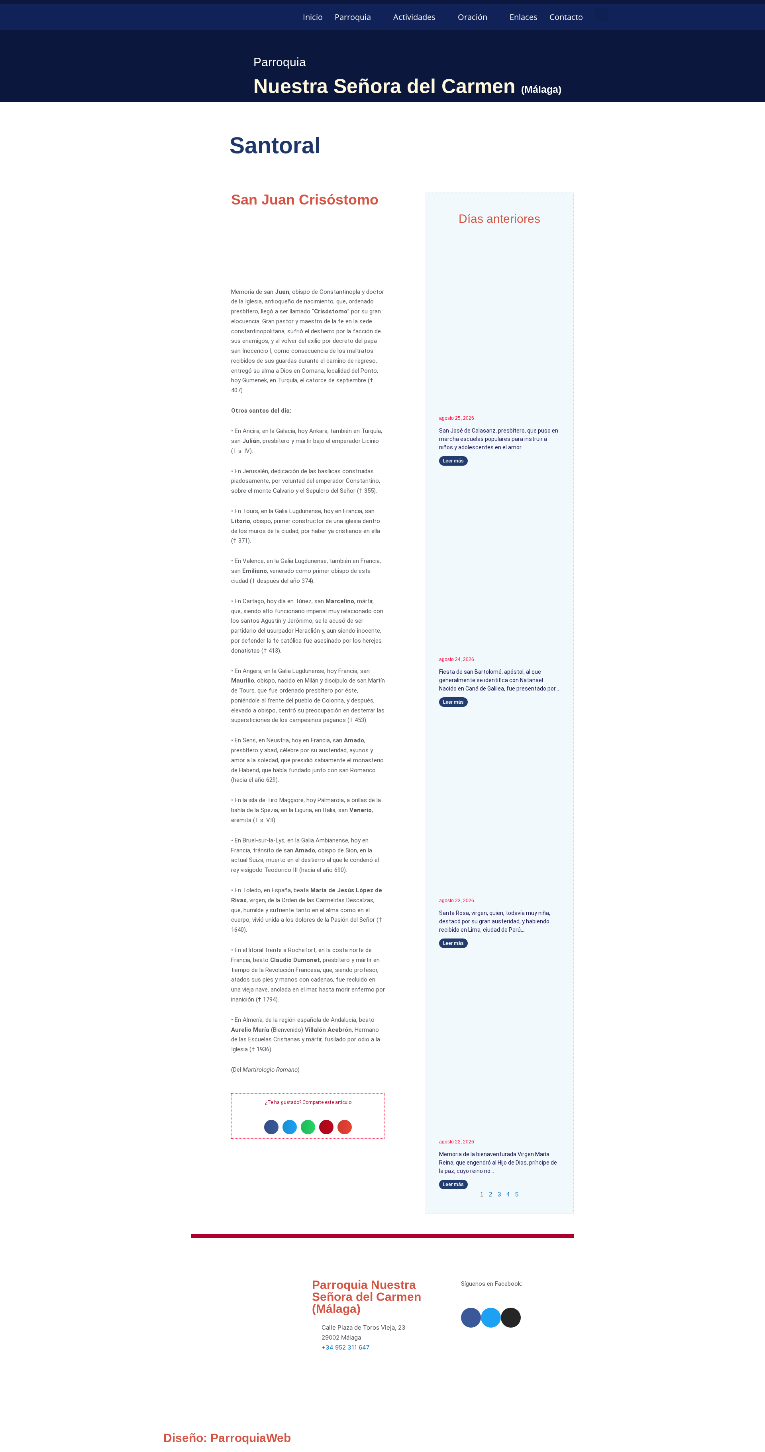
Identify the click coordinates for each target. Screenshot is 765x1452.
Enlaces (523, 17)
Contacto (566, 17)
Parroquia (353, 17)
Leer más (453, 461)
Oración (472, 17)
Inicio (313, 17)
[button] (601, 14)
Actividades (414, 17)
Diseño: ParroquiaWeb (227, 1437)
